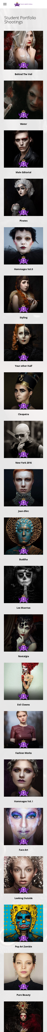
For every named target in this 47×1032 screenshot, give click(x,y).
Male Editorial (23, 164)
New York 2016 (23, 454)
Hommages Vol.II (23, 261)
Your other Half (23, 358)
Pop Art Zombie (23, 938)
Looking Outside (23, 890)
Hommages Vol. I (23, 793)
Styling (23, 309)
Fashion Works (23, 745)
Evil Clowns (23, 696)
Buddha (23, 551)
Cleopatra (23, 406)
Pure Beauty (23, 987)
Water (23, 116)
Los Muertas (23, 599)
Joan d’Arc (23, 503)
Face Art (23, 842)
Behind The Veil (23, 66)
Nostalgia (23, 648)
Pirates (23, 212)
